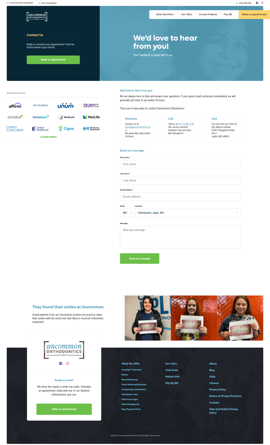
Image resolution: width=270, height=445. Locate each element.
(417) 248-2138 (186, 123)
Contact (214, 402)
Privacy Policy (217, 389)
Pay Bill (228, 14)
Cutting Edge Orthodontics (134, 390)
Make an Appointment (254, 14)
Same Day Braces (130, 380)
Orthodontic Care (130, 395)
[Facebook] (257, 3)
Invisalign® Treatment (131, 370)
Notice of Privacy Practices (225, 396)
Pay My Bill (171, 383)
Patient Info (172, 376)
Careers (214, 383)
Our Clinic (186, 14)
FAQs (212, 376)
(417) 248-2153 (245, 3)
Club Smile (171, 370)
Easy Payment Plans (131, 409)
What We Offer (164, 14)
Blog (211, 370)
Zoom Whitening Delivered (134, 385)
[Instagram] (262, 3)
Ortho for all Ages (130, 399)
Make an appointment (53, 59)
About (213, 363)
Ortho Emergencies (130, 404)
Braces (125, 375)
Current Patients (208, 14)
